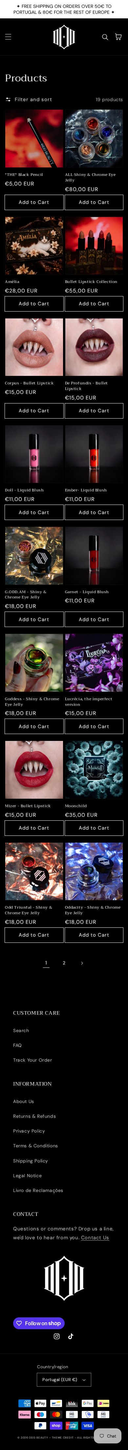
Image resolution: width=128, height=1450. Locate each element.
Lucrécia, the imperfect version (89, 701)
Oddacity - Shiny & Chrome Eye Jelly (93, 910)
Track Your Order (32, 1060)
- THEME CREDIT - (63, 1437)
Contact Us (95, 1237)
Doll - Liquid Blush (24, 490)
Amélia (12, 282)
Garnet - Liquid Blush (87, 592)
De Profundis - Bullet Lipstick (86, 386)
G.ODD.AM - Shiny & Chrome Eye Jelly (26, 594)
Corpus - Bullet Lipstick (29, 383)
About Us (23, 1101)
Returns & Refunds (34, 1116)
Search (21, 1030)
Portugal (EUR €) (59, 1379)
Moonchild (76, 806)
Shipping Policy (30, 1161)
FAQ (17, 1045)
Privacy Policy (29, 1131)
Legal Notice (27, 1176)
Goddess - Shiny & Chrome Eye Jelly (32, 701)
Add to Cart (34, 202)
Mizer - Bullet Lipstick (28, 806)
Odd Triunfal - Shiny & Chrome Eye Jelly (28, 910)
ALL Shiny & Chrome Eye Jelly (90, 177)
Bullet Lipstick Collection (91, 282)
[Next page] (82, 963)
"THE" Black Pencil (24, 175)
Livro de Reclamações (38, 1190)
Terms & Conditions (35, 1146)
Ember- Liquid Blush (86, 490)
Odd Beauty (38, 1437)
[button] (8, 37)
